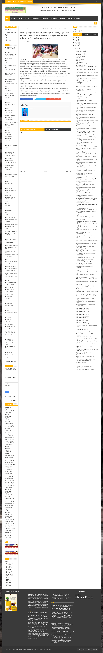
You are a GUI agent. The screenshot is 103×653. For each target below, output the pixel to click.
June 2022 (7, 469)
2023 (76, 42)
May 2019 (7, 535)
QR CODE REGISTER (11, 231)
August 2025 (8, 412)
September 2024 (8, 426)
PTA (7, 228)
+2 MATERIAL (8, 580)
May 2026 (7, 409)
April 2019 (7, 537)
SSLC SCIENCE (10, 289)
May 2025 (7, 418)
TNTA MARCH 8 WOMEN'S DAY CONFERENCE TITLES (59, 611)
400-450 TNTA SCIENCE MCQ (35, 600)
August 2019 (8, 530)
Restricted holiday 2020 (12, 254)
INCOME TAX (9, 172)
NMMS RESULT (10, 210)
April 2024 (7, 430)
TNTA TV (21, 18)
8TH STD (8, 77)
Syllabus (8, 308)
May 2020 (7, 514)
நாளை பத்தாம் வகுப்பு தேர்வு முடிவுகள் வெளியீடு (86, 146)
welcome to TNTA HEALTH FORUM (60, 631)
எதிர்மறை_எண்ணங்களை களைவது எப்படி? (61, 627)
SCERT (8, 259)
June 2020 (7, 512)
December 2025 (8, 410)
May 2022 (7, 471)
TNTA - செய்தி (79, 256)
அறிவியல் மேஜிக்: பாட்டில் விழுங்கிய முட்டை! (85, 257)
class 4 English (10, 93)
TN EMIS (8, 317)
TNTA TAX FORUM (56, 594)
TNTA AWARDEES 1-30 (81, 322)
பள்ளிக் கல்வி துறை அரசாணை (82, 202)
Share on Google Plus (55, 98)
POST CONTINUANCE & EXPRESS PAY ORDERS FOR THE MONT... (85, 132)
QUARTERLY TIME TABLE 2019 (10, 234)
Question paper (10, 237)
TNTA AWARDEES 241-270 (82, 310)
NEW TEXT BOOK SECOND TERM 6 (10, 198)
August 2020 (8, 509)
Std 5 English (9, 296)
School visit (9, 264)
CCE (7, 88)
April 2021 (7, 494)
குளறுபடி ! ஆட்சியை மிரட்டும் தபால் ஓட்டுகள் (85, 294)
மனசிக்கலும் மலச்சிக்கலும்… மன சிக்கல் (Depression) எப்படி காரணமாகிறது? (60, 624)
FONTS (8, 128)
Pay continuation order (11, 219)
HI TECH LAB (9, 158)
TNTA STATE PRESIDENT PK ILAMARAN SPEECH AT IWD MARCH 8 (62, 616)
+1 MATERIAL (8, 582)
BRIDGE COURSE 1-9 (11, 83)
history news (9, 160)
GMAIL (6, 34)
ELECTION (9, 117)
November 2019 (8, 525)
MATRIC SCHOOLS (11, 190)
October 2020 (8, 505)
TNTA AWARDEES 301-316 (82, 307)
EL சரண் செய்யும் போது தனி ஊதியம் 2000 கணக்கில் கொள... (85, 200)
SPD (7, 280)
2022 (76, 44)
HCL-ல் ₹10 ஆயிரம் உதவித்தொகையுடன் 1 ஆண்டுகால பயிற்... (85, 174)
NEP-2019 (8, 195)
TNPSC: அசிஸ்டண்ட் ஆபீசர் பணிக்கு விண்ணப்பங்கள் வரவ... (84, 347)
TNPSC (8, 322)
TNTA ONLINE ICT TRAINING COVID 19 (10, 332)
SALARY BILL (9, 257)
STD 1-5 (7, 579)
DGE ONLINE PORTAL (10, 31)
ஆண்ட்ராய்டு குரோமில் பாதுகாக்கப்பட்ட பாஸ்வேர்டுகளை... (84, 260)
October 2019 (8, 526)
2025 (76, 39)
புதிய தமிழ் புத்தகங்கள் (81, 249)
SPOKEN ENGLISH (11, 282)
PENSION (8, 221)
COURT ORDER (10, 95)
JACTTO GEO (9, 179)
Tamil (7, 310)
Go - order (8, 140)
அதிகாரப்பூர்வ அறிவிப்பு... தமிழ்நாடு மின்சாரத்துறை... (83, 233)
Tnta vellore (9, 337)
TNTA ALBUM (9, 324)
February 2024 (8, 434)
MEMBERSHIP (77, 18)
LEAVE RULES (10, 183)
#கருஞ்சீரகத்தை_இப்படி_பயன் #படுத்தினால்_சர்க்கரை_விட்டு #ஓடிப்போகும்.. (61, 639)
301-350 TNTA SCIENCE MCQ (35, 603)
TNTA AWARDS (54, 18)
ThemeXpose (48, 649)
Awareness (9, 81)
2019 (76, 48)
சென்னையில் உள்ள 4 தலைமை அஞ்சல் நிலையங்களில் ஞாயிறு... (84, 168)
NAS (7, 193)
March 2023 (7, 453)
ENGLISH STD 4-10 (11, 119)
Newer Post (22, 171)
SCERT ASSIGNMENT (11, 261)
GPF (6, 36)
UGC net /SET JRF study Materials (84, 328)
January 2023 (8, 457)
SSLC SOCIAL (9, 291)
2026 (76, 37)
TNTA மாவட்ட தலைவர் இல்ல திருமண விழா (85, 359)
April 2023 (7, 451)
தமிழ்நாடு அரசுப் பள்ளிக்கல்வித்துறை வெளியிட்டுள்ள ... (84, 264)
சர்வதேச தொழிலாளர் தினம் (82, 71)
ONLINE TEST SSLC (11, 217)
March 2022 (7, 475)
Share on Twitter (41, 98)
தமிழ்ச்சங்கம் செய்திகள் (11, 354)
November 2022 (8, 460)
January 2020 (8, 521)
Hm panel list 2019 (11, 162)
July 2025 (7, 414)
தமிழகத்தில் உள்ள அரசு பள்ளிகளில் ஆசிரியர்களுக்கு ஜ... (83, 90)
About (83, 649)
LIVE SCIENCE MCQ (11, 186)
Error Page (94, 649)
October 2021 (8, 484)
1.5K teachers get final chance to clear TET (86, 69)
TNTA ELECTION (10, 326)
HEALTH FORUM (10, 156)
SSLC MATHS (9, 287)
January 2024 (8, 435)
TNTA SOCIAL (8, 572)
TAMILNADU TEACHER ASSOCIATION (58, 7)
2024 (76, 40)
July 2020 (7, 510)
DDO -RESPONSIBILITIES (58, 597)
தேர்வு (7, 357)
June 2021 (7, 491)
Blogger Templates (34, 649)
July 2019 (7, 532)
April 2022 (7, 473)
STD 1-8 (27, 18)
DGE (7, 108)
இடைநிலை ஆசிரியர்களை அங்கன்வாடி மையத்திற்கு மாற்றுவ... (84, 182)
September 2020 (8, 507)
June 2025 (7, 416)
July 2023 (7, 446)
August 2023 (8, 444)
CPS (6, 37)
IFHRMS (7, 39)
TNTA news (9, 328)
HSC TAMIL (9, 167)
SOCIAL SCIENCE (10, 270)
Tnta (7, 372)
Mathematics (9, 188)
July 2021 (7, 489)
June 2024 (7, 428)
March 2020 (7, 518)
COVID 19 (8, 97)
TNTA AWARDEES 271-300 (82, 308)
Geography (9, 138)
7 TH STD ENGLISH (11, 65)
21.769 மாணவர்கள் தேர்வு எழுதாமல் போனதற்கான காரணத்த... (84, 101)
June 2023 (7, 448)
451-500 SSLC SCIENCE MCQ (35, 597)
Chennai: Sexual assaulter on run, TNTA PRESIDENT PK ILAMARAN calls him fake (38, 617)
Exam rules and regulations (9, 125)
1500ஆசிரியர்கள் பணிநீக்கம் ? (82, 65)
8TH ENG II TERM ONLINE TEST (10, 74)
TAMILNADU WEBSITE (10, 32)
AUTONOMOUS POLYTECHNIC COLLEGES (86, 209)
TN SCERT (9, 319)
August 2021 (8, 487)
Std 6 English (9, 298)
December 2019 (8, 523)
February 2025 (8, 423)
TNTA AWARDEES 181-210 (82, 313)
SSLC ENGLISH (10, 285)
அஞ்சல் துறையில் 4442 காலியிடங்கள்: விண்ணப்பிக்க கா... (84, 367)
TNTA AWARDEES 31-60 (82, 320)
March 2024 (7, 432)
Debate (8, 102)
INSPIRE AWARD (10, 176)
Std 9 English (9, 305)
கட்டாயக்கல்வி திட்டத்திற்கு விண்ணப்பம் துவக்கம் (86, 323)
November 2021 (8, 482)
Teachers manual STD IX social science (85, 261)
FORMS (8, 130)
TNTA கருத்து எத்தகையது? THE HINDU (85, 277)
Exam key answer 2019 (12, 122)
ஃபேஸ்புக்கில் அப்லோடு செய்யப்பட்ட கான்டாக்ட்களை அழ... (83, 151)
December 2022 (8, 459)
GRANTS (8, 150)
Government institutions (81, 354)
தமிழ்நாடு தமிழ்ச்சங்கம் (78, 31)
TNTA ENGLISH (8, 567)
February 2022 (8, 476)
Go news (8, 143)
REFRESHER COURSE (12, 245)
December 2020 (8, 501)
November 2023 (8, 439)
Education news (10, 112)
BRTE (7, 86)
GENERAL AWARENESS (8, 135)
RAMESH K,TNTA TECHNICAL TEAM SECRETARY (11, 370)
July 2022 (7, 468)
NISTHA (8, 205)
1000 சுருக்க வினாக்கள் (81, 362)
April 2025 (7, 419)
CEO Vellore (9, 90)
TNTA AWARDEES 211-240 (82, 311)
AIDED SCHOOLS (10, 79)
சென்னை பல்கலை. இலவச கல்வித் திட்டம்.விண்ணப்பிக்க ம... (83, 207)
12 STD (8, 52)
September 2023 (8, 443)
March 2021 (7, 496)
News (7, 201)
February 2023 (8, 455)
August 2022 (8, 466)
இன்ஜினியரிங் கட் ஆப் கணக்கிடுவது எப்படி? (85, 110)
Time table (9, 315)
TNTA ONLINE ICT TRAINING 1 (9, 564)
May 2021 (7, 493)
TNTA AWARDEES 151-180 (82, 314)
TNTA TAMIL (8, 566)
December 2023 (8, 437)
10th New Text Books (81, 145)
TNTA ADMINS (14, 18)
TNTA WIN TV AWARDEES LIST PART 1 (11, 340)
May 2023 (7, 450)
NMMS (8, 208)
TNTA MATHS (8, 569)
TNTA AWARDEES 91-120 (82, 317)
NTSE (7, 215)
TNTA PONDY (8, 41)
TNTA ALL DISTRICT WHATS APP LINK (10, 575)
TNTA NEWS (62, 18)
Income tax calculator (11, 174)
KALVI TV (8, 181)
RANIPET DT (9, 243)
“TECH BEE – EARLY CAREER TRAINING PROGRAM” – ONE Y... (86, 185)
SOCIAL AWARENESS (11, 268)
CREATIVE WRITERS (11, 100)
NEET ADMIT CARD (80, 219)
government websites (11, 145)
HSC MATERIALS (44, 18)
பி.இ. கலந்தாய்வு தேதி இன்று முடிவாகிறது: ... (86, 369)
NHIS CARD (8, 29)
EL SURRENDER (10, 115)
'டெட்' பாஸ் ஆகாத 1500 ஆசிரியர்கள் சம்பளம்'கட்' (86, 103)
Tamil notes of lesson (11, 312)
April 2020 (7, 516)
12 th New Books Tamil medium (83, 360)
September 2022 (8, 464)
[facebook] (96, 1)
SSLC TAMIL (9, 294)
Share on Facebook (27, 98)
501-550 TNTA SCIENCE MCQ (35, 594)
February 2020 (8, 519)
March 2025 (7, 421)
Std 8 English (9, 303)
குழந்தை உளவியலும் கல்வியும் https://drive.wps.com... (82, 364)
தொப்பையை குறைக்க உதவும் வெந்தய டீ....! (85, 336)
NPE (7, 212)
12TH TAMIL (9, 58)
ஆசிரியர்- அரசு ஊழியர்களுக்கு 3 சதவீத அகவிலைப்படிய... (85, 143)
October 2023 (8, 441)
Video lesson (9, 352)
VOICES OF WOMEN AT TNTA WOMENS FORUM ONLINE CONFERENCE (61, 604)
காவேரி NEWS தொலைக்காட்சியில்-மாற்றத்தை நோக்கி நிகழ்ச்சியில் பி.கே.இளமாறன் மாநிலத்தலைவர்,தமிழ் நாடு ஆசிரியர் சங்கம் (38, 624)
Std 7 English (9, 301)
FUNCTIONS (9, 132)
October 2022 (8, 462)
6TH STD (8, 60)
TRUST (8, 350)
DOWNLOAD (69, 18)
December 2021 (8, 480)
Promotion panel (10, 226)
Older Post (68, 171)
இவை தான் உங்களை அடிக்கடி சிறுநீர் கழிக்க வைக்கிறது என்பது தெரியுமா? (61, 635)
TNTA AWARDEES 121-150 (82, 316)
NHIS (7, 203)
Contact (88, 649)
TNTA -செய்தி (79, 284)
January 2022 (8, 478)
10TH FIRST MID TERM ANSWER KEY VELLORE (10, 49)
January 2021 (8, 500)
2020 (76, 47)
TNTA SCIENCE (8, 571)
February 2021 (8, 498)
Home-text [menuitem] (13, 400)
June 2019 (7, 534)
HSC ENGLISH (10, 165)
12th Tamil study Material (82, 329)
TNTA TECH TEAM (10, 334)
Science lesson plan (11, 266)
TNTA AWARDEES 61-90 (82, 319)
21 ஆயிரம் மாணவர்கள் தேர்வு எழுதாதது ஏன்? (86, 63)
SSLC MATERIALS (35, 18)
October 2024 (8, 425)
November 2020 (8, 503)
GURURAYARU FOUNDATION (9, 153)
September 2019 (8, 528)
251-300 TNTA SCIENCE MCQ (35, 605)
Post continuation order (12, 224)
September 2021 (8, 485)
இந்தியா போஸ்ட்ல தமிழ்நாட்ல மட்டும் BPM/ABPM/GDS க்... (84, 352)
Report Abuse (10, 362)
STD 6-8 (7, 584)
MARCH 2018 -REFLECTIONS (59, 608)
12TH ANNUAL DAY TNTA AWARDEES (10, 55)
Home (7, 18)
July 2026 (7, 407)
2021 (76, 45)
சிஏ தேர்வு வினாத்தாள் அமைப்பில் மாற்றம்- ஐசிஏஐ (86, 198)
